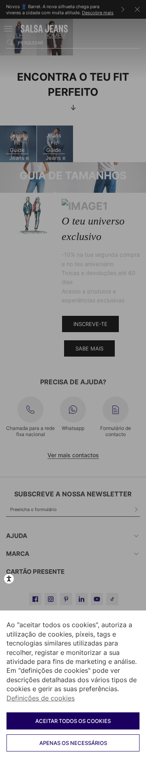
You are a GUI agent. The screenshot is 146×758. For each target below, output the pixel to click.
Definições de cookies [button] (40, 698)
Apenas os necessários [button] (73, 743)
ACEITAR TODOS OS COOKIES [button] (73, 721)
